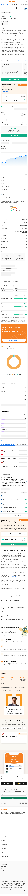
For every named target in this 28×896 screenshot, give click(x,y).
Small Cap (6, 9)
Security (2, 870)
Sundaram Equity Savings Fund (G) (11, 499)
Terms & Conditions (5, 868)
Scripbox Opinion (5, 4)
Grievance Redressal (5, 874)
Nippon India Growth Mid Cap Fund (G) (10, 454)
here (11, 891)
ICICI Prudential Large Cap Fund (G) (10, 450)
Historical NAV (14, 4)
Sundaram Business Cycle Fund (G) (11, 496)
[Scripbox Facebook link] (22, 803)
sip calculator (13, 576)
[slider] (6, 120)
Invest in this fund (14, 79)
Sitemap (2, 877)
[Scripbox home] (13, 2)
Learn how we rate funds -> (21, 60)
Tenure (2, 288)
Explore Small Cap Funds (13, 470)
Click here (3, 26)
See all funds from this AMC (13, 515)
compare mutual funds (15, 586)
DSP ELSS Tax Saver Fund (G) (10, 466)
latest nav (24, 564)
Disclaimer (3, 872)
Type (2, 283)
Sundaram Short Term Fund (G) (10, 511)
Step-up (16, 288)
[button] (14, 818)
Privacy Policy (4, 864)
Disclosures (3, 866)
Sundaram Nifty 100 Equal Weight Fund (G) (12, 504)
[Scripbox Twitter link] (20, 803)
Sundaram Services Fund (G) (9, 507)
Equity (2, 9)
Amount (2, 112)
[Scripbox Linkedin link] (25, 803)
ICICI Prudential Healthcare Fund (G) (10, 462)
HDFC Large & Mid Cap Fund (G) (10, 458)
